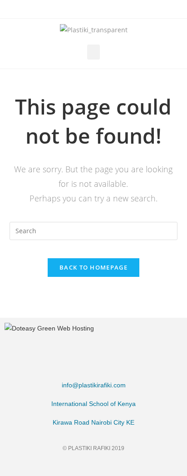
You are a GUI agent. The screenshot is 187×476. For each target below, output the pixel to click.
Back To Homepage (93, 267)
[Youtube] (128, 465)
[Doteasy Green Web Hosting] (49, 327)
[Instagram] (93, 465)
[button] (93, 52)
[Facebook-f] (59, 465)
